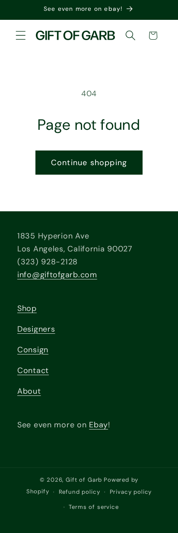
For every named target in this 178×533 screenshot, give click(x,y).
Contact (33, 370)
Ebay (98, 425)
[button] (21, 35)
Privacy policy (131, 491)
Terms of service (93, 507)
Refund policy (79, 491)
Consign (32, 350)
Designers (36, 329)
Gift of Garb (84, 479)
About (29, 391)
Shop (27, 308)
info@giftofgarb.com (57, 275)
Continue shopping (89, 162)
